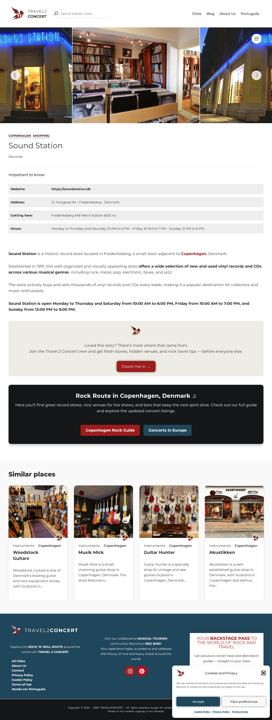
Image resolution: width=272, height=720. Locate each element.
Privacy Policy (221, 711)
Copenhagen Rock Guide (110, 430)
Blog (210, 14)
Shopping (41, 136)
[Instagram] (130, 671)
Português (250, 14)
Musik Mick (91, 552)
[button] (263, 673)
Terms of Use (240, 711)
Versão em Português (28, 689)
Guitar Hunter (159, 552)
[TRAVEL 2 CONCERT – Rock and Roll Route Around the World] (29, 13)
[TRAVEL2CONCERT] (59, 538)
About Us (228, 14)
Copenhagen (19, 136)
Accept (198, 702)
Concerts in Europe (168, 430)
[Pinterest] (141, 671)
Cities (196, 14)
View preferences (244, 702)
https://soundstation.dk (71, 189)
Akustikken (222, 552)
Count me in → (136, 366)
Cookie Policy (202, 711)
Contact (18, 670)
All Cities (18, 661)
